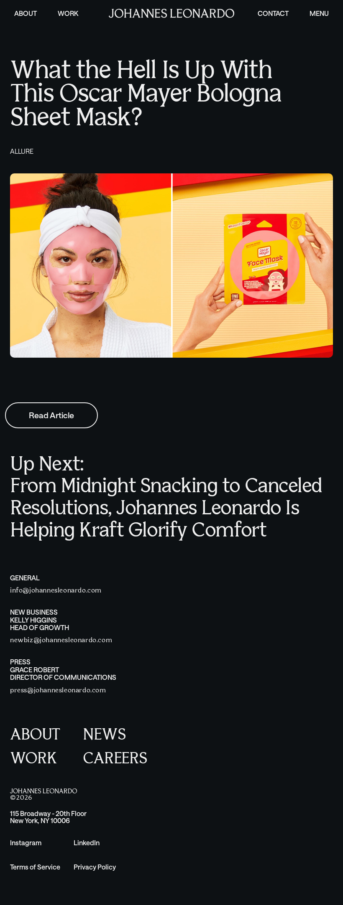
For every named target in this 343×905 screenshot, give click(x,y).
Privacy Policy (95, 867)
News (104, 735)
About (25, 13)
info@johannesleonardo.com (56, 590)
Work (68, 13)
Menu (319, 13)
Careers (115, 759)
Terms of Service (35, 867)
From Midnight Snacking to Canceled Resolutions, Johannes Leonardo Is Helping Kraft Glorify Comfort (166, 509)
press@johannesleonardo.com (58, 690)
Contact (273, 13)
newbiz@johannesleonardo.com (61, 640)
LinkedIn (87, 843)
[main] (171, 271)
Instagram (25, 843)
